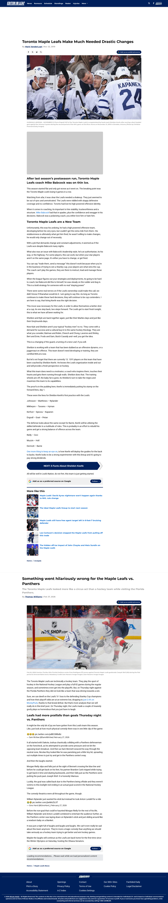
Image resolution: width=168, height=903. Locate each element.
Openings (61, 882)
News (29, 3)
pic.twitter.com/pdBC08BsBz (48, 734)
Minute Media (14, 896)
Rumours (38, 3)
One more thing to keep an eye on (42, 451)
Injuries (76, 3)
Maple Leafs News (41, 866)
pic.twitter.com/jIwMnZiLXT (45, 802)
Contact (82, 882)
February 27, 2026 (61, 737)
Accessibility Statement (37, 890)
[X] (149, 3)
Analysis (37, 561)
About (29, 882)
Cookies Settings (87, 890)
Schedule (48, 3)
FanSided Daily (133, 882)
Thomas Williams (33, 597)
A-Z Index (61, 890)
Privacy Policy (63, 886)
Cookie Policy (110, 886)
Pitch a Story (32, 886)
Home (29, 561)
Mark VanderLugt (33, 47)
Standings (58, 3)
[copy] (40, 52)
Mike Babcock (42, 212)
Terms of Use (85, 886)
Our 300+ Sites (110, 882)
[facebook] (153, 3)
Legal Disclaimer (134, 886)
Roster (68, 3)
